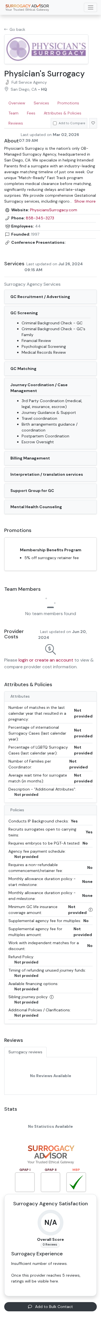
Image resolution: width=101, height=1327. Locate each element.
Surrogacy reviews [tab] (25, 1051)
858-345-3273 (40, 218)
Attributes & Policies (62, 113)
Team (13, 113)
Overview (16, 102)
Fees (31, 113)
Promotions (68, 102)
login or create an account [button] (46, 660)
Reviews (15, 123)
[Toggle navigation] (90, 7)
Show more (85, 201)
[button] (91, 910)
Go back (17, 29)
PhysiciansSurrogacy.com (53, 209)
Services (41, 102)
